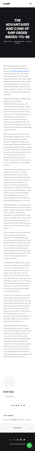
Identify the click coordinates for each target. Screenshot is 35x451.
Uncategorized (19, 41)
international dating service (19, 71)
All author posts (10, 396)
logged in (15, 420)
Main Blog (17, 428)
